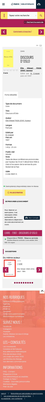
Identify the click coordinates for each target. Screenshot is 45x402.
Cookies (6, 382)
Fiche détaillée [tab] (11, 95)
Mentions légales (10, 384)
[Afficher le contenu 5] (21, 283)
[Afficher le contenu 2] (15, 283)
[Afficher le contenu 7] (26, 283)
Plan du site (8, 387)
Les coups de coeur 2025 (13, 356)
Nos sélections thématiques (14, 352)
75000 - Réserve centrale (28, 238)
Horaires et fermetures (12, 349)
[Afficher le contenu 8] (28, 283)
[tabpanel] (22, 139)
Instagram (7, 329)
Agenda (6, 304)
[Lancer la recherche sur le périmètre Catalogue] (40, 15)
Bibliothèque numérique (13, 316)
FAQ (5, 372)
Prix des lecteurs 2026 (12, 354)
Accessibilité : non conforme (11, 398)
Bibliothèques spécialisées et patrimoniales (27, 393)
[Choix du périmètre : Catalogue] (4, 15)
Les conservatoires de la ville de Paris (17, 396)
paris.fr (3, 393)
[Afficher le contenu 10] (32, 283)
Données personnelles (20, 382)
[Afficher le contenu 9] (30, 283)
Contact (11, 372)
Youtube (6, 332)
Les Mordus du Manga (12, 359)
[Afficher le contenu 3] (17, 283)
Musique (6, 306)
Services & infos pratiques (13, 301)
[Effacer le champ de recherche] (36, 15)
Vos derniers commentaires (14, 362)
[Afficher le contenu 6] (23, 283)
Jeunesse (7, 311)
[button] (40, 4)
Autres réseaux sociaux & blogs (15, 334)
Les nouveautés (9, 347)
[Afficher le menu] (3, 4)
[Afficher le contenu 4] (19, 283)
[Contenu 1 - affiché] (12, 283)
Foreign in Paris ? (10, 379)
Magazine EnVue (10, 374)
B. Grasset (35, 73)
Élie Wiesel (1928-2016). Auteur (31, 69)
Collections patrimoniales (13, 314)
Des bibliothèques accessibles (15, 377)
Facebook (7, 326)
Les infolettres (9, 336)
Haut (42, 291)
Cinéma (6, 309)
